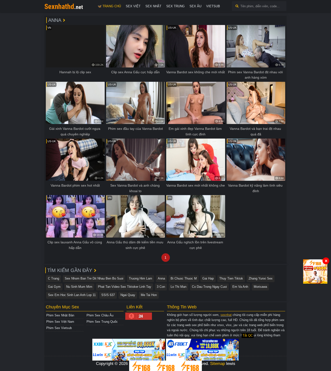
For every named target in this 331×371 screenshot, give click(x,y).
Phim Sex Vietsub (59, 328)
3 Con (161, 287)
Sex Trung (175, 6)
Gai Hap (208, 278)
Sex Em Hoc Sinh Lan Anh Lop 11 (72, 295)
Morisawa (260, 287)
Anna (161, 278)
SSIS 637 (108, 295)
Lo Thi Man (178, 287)
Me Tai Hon (149, 295)
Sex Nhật (153, 6)
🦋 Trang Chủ (109, 6)
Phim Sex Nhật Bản (60, 315)
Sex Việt (133, 6)
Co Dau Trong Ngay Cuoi (209, 287)
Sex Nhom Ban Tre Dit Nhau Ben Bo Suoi (94, 278)
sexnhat (226, 315)
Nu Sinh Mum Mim (79, 287)
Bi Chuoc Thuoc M (184, 278)
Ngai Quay (127, 295)
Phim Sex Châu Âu (100, 315)
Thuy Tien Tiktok (231, 278)
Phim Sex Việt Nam (60, 321)
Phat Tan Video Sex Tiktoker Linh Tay (124, 287)
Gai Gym (54, 287)
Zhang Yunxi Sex (261, 278)
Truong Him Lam (140, 278)
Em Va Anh (240, 287)
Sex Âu (195, 6)
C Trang (53, 278)
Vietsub (213, 6)
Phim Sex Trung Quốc (102, 321)
